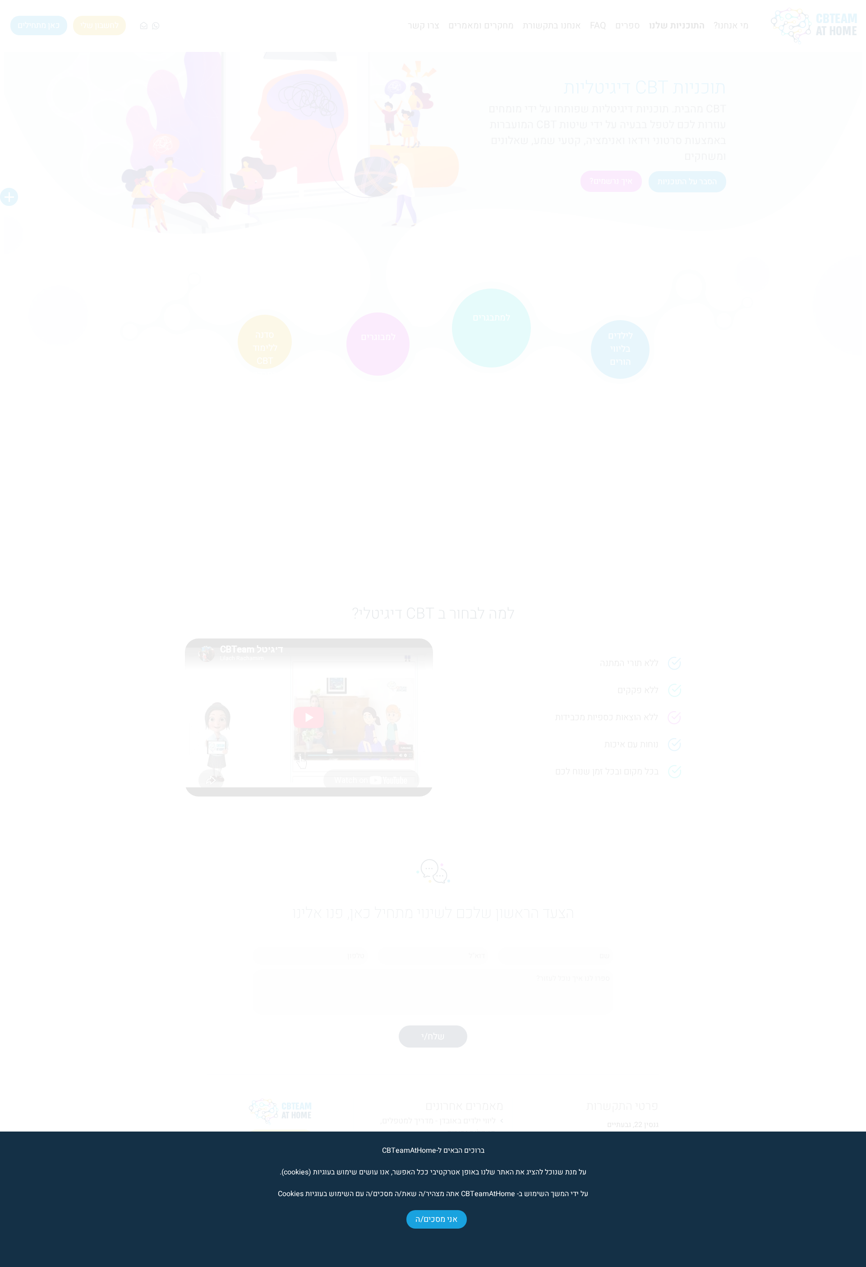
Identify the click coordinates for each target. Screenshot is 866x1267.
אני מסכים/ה (436, 1219)
